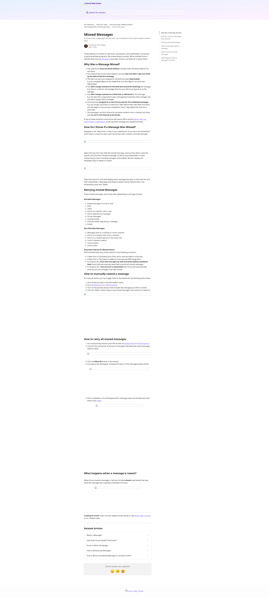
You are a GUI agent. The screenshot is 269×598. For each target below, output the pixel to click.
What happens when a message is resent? (169, 59)
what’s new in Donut (142, 516)
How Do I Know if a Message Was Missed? (171, 37)
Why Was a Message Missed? (171, 33)
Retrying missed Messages (170, 42)
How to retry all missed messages (169, 53)
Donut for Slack (101, 25)
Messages (106, 59)
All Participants (111, 285)
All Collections (89, 25)
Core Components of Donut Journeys (97, 27)
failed (99, 401)
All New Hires (97, 285)
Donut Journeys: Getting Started (121, 25)
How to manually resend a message (170, 47)
